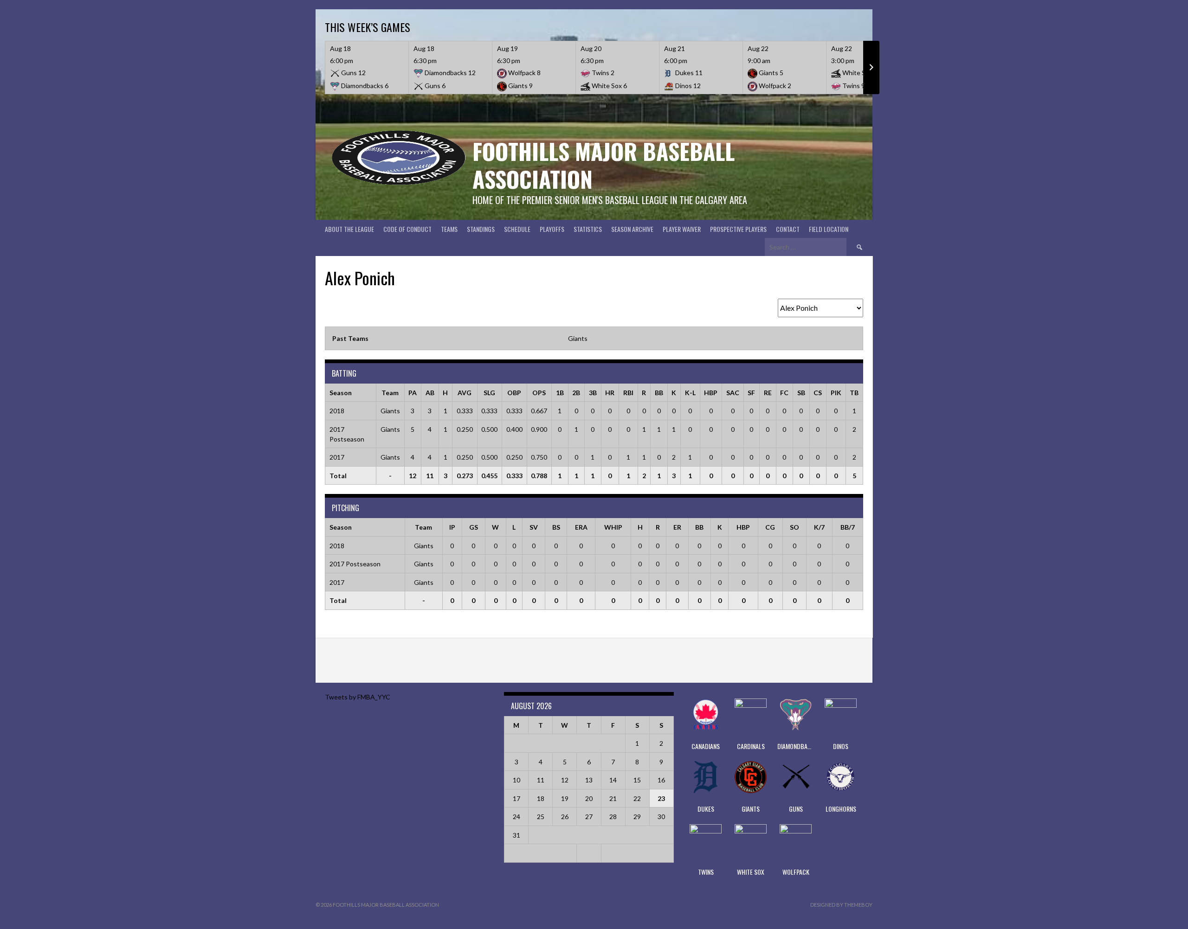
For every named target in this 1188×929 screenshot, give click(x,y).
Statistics (588, 229)
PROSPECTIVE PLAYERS (738, 229)
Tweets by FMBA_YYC (357, 697)
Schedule (517, 229)
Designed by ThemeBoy (841, 905)
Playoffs (552, 229)
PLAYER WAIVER (682, 229)
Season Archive (632, 229)
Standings (481, 229)
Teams (449, 229)
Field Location (828, 229)
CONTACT (788, 229)
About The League (349, 229)
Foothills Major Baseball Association (603, 165)
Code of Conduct (407, 229)
